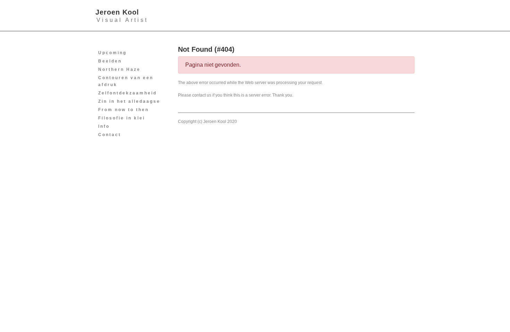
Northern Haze (119, 69)
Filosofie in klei (121, 118)
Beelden (110, 61)
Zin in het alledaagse (129, 101)
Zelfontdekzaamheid (127, 93)
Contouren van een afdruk (125, 81)
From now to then (123, 109)
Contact (109, 134)
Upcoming (112, 52)
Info (104, 126)
